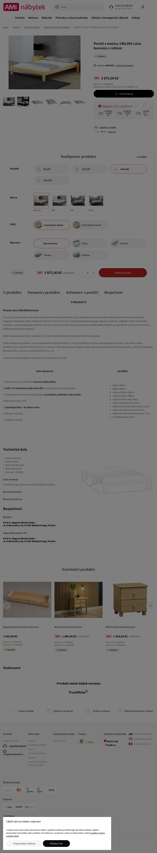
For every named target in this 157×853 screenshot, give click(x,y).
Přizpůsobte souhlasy (24, 843)
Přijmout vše (56, 843)
